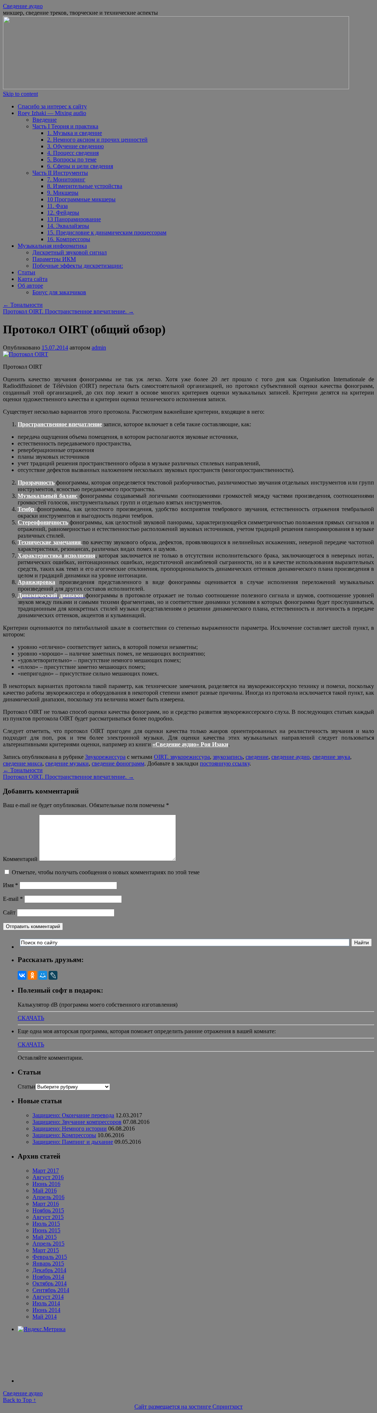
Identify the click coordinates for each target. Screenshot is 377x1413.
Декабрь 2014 (49, 1270)
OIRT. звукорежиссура (182, 757)
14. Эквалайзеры (68, 226)
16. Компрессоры (68, 239)
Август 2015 (48, 1217)
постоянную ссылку (225, 763)
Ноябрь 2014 (48, 1277)
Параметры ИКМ (54, 259)
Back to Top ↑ (19, 1400)
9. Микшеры (62, 193)
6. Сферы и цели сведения (80, 166)
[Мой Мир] (42, 975)
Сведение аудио (23, 6)
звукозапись (228, 757)
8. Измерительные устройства (84, 186)
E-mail (13, 899)
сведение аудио (290, 757)
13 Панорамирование (74, 219)
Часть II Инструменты (60, 173)
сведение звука (331, 757)
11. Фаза (57, 206)
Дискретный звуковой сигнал (69, 252)
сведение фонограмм (118, 763)
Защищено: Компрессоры (64, 1135)
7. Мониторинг (66, 179)
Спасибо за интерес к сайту (52, 106)
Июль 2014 (46, 1303)
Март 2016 (45, 1204)
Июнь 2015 (46, 1230)
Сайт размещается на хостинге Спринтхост (188, 1406)
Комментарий (20, 859)
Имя (10, 885)
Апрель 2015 (48, 1243)
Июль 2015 (46, 1224)
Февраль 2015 (49, 1257)
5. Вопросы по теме (71, 159)
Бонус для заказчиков (59, 292)
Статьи (26, 272)
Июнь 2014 (46, 1310)
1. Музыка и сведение (74, 133)
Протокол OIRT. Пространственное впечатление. (68, 311)
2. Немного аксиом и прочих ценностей (97, 139)
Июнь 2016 (46, 1184)
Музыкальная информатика (52, 246)
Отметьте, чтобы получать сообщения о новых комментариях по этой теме (106, 872)
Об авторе (30, 285)
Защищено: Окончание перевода (73, 1115)
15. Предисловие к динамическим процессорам (106, 232)
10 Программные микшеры (81, 199)
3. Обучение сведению (75, 146)
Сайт (9, 912)
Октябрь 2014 (49, 1283)
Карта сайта (32, 279)
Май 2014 (44, 1316)
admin (99, 347)
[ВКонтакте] (22, 975)
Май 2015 (44, 1237)
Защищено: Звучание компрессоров (76, 1122)
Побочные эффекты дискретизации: (77, 266)
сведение (257, 757)
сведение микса (22, 763)
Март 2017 (45, 1170)
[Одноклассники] (32, 975)
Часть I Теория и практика (65, 126)
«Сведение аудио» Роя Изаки (190, 744)
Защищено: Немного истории (69, 1128)
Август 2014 (48, 1297)
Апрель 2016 (48, 1197)
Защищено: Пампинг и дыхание (72, 1142)
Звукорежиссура (105, 757)
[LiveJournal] (53, 975)
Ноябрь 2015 (48, 1210)
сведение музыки (67, 763)
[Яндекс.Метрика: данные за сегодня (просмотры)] (42, 1329)
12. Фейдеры (63, 212)
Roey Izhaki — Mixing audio (52, 113)
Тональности (23, 305)
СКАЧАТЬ (31, 1018)
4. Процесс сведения (73, 153)
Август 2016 (48, 1177)
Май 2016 (44, 1190)
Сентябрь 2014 (50, 1290)
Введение (44, 120)
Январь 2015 (48, 1263)
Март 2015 (45, 1250)
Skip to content (20, 94)
